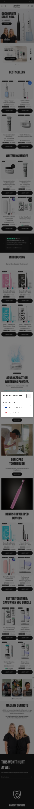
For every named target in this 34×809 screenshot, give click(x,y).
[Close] (29, 396)
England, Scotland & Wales (15, 413)
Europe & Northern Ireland (15, 407)
